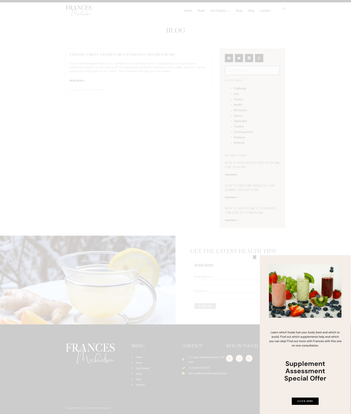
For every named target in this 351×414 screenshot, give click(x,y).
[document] (175, 207)
